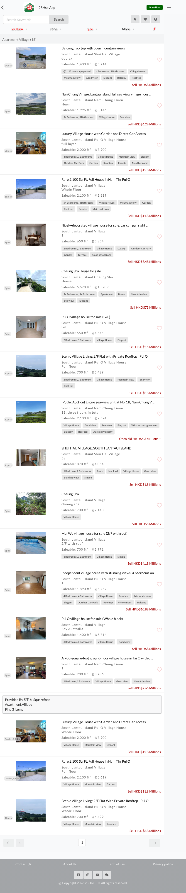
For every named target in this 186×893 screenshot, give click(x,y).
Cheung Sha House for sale (81, 271)
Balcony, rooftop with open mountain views (93, 48)
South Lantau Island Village (83, 185)
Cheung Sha (70, 494)
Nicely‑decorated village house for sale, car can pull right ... (104, 225)
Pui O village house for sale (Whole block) (92, 619)
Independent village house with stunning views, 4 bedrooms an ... (109, 573)
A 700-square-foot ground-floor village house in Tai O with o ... (107, 658)
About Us (69, 864)
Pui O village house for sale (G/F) (85, 317)
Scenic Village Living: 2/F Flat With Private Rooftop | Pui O (105, 801)
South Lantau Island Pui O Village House (94, 140)
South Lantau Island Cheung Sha (87, 277)
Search (59, 19)
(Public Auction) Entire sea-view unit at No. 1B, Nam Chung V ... (107, 402)
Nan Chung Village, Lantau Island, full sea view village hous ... (106, 94)
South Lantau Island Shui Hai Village (90, 54)
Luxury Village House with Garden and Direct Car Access (103, 134)
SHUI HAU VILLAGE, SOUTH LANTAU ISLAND (96, 448)
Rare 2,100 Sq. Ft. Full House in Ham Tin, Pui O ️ (96, 761)
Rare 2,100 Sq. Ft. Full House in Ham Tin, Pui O (95, 179)
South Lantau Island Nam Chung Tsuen (92, 100)
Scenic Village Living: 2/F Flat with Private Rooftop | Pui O (104, 356)
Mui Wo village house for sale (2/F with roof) (94, 533)
